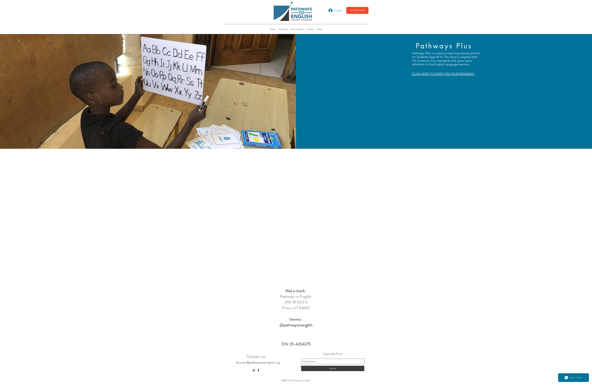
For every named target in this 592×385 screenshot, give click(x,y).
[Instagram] (253, 370)
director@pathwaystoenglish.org (258, 362)
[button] (283, 29)
